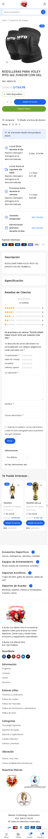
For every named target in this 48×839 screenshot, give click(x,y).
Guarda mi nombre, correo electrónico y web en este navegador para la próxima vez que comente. (24, 430)
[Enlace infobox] (18, 552)
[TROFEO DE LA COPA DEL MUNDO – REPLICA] (35, 491)
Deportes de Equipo (19, 20)
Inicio (4, 20)
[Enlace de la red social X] (13, 124)
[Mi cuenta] (44, 4)
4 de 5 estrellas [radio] (29, 355)
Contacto (6, 673)
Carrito (5, 677)
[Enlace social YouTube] (18, 657)
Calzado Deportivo (10, 739)
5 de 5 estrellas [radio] (31, 355)
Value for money (12, 359)
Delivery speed (12, 367)
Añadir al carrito (30, 102)
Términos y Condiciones (12, 694)
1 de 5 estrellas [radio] (23, 355)
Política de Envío (9, 713)
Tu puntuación (12, 355)
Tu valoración (12, 372)
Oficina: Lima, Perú (10, 758)
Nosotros (6, 682)
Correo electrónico (14, 415)
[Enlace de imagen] (16, 614)
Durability (9, 363)
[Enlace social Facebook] (9, 124)
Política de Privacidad (11, 703)
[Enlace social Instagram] (14, 657)
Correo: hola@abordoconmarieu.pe (17, 763)
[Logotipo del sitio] (24, 3)
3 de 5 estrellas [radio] (27, 355)
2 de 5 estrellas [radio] (25, 355)
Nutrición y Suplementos (12, 734)
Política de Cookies (10, 699)
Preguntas (6, 668)
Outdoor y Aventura (10, 743)
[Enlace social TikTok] (28, 657)
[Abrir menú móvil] (3, 4)
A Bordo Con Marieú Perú (13, 642)
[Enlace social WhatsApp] (19, 124)
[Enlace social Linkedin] (16, 124)
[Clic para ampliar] (7, 62)
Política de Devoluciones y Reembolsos (19, 708)
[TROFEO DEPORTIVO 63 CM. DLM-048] (12, 491)
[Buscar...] (43, 12)
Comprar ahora (24, 109)
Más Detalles (37, 217)
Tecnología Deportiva (11, 725)
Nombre (9, 403)
